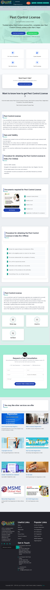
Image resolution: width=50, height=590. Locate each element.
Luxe (43, 585)
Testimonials (20, 529)
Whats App (13, 324)
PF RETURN (29, 474)
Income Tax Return (38, 525)
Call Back (13, 338)
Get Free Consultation (18, 33)
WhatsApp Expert (32, 33)
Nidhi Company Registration (33, 426)
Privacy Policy (21, 534)
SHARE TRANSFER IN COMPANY (10, 474)
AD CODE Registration (32, 499)
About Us (20, 527)
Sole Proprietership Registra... (10, 426)
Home (19, 525)
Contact (19, 538)
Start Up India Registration (33, 450)
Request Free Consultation (25, 384)
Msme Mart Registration (8, 499)
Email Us (37, 324)
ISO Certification (37, 531)
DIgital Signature (37, 540)
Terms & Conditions (22, 536)
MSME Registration (38, 538)
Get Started (12, 210)
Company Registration (39, 527)
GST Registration (38, 534)
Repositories (25, 9)
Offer (28, 3)
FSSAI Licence (37, 536)
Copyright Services (7, 450)
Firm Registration (38, 529)
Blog (19, 531)
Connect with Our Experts (25, 84)
